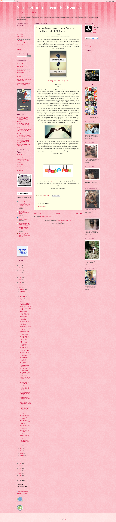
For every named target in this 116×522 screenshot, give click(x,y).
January (22, 458)
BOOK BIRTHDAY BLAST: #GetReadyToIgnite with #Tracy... (24, 364)
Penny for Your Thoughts (58, 80)
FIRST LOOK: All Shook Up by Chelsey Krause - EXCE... (25, 308)
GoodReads (19, 155)
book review (54, 198)
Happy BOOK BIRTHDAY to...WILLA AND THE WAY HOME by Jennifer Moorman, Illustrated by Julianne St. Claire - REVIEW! (24, 142)
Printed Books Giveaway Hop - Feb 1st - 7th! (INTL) (24, 84)
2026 (20, 263)
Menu (18, 30)
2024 (20, 268)
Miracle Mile (20, 47)
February (22, 455)
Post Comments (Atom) (45, 216)
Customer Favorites (21, 42)
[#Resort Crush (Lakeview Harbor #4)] (93, 90)
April (21, 451)
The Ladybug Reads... (24, 234)
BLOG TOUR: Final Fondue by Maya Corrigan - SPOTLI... (25, 384)
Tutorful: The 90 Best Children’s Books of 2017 (24, 169)
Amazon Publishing (46, 198)
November (22, 291)
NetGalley (19, 162)
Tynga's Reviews (22, 202)
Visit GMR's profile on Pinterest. (92, 46)
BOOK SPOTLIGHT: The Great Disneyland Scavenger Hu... (25, 408)
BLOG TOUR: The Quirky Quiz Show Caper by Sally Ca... (24, 313)
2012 (20, 468)
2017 (20, 284)
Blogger (60, 222)
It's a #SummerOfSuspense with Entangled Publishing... (25, 343)
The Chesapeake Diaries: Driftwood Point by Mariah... (25, 393)
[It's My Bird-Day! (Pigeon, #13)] (93, 109)
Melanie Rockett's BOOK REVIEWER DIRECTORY (23, 159)
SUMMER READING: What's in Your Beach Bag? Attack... (25, 437)
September (22, 296)
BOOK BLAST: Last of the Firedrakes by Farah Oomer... (25, 374)
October (22, 294)
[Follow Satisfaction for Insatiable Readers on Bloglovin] (91, 39)
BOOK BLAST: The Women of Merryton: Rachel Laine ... (25, 398)
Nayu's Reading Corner (24, 223)
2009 (20, 475)
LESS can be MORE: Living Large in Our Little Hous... (25, 359)
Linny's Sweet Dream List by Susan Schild (25, 369)
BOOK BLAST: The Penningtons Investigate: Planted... (25, 349)
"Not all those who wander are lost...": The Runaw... (25, 422)
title (47, 181)
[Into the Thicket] (90, 104)
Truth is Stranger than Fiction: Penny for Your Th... (24, 389)
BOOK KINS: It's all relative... (24, 412)
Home (58, 213)
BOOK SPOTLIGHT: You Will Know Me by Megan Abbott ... (25, 354)
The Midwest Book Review (23, 167)
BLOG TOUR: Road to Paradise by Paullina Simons (24, 80)
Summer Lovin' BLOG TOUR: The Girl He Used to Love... (25, 379)
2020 (20, 277)
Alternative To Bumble (23, 219)
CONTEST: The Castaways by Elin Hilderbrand (23, 71)
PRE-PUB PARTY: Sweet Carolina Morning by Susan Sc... (25, 328)
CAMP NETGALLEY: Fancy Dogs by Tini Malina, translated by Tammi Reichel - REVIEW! (24, 137)
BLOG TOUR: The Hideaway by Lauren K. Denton (23, 67)
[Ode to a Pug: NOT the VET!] (87, 109)
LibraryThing (20, 157)
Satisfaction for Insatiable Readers (49, 7)
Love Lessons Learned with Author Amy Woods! (24, 442)
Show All (29, 239)
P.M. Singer (52, 180)
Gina (95, 26)
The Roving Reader (21, 64)
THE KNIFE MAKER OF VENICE (24, 213)
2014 (20, 463)
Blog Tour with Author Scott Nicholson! (23, 75)
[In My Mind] (90, 100)
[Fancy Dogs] (90, 91)
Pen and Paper (22, 211)
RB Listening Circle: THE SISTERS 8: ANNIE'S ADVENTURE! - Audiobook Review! (23, 119)
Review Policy (20, 34)
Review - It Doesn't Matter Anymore (24, 235)
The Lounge (19, 40)
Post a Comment (42, 206)
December (22, 289)
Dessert (18, 38)
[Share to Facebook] (57, 196)
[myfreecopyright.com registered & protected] (24, 493)
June (21, 446)
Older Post (78, 213)
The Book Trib (20, 164)
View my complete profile (95, 31)
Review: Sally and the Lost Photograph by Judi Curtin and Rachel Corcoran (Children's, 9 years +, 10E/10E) (24, 227)
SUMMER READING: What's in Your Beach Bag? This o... (25, 427)
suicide (72, 198)
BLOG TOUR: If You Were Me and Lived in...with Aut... (24, 338)
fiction (62, 198)
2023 (20, 270)
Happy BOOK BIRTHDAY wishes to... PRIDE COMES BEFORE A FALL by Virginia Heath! (23, 125)
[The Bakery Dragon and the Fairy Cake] (87, 114)
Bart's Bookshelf (22, 218)
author (51, 181)
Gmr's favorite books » (94, 117)
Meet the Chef (20, 32)
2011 (20, 470)
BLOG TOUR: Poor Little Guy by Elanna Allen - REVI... (25, 403)
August (21, 299)
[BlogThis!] (54, 196)
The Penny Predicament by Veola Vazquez (25, 303)
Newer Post (37, 213)
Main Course (20, 36)
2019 (20, 280)
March (21, 453)
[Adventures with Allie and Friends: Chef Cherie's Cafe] (90, 110)
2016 (41, 198)
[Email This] (53, 196)
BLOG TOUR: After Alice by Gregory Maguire (24, 417)
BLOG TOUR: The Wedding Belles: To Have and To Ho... (24, 318)
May (21, 448)
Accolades (19, 49)
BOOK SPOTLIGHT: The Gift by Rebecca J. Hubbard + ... (25, 323)
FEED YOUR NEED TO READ (27, 12)
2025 (20, 265)
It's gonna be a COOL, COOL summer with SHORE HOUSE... (25, 333)
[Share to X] (56, 196)
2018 (20, 282)
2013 (20, 466)
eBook (58, 198)
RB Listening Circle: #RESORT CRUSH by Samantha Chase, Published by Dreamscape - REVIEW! (24, 131)
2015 (20, 461)
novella (69, 198)
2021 (20, 275)
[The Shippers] (96, 95)
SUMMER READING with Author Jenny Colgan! (24, 432)
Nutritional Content (21, 45)
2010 (20, 473)
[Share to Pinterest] (59, 196)
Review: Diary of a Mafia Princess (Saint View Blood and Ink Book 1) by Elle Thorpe (24, 205)
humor (65, 198)
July (21, 301)
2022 (20, 272)
